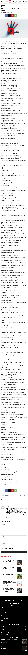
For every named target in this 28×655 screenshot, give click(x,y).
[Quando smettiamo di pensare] (19, 569)
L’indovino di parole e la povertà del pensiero (9, 561)
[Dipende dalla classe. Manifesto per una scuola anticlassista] (19, 583)
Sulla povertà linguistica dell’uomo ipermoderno (9, 589)
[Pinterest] (12, 15)
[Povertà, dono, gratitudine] (19, 576)
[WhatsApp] (15, 15)
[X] (9, 15)
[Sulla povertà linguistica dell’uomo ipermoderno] (19, 590)
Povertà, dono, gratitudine (9, 574)
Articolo (3, 5)
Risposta (7, 517)
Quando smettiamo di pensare (8, 568)
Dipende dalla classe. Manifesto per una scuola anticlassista (9, 582)
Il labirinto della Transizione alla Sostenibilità (21, 497)
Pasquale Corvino (6, 12)
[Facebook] (6, 15)
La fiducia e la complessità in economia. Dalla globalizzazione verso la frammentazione (7, 498)
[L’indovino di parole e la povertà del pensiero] (19, 562)
